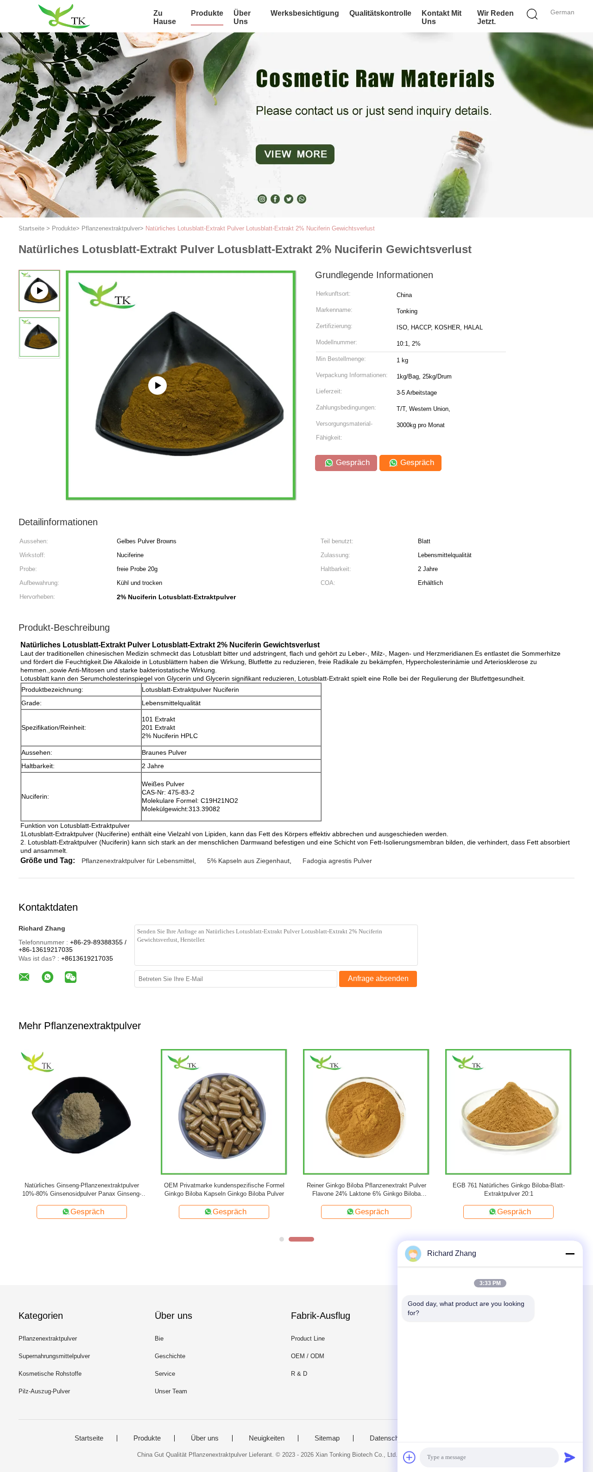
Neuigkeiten (266, 1438)
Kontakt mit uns (441, 17)
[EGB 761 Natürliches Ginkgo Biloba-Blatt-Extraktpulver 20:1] (508, 1111)
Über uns (242, 17)
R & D (299, 1373)
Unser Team (171, 1391)
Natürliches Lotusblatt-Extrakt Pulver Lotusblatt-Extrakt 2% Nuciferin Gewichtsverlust (260, 228)
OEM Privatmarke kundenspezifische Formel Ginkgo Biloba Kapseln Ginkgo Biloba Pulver (224, 1189)
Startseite (89, 1438)
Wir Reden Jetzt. (495, 17)
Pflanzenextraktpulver (48, 1338)
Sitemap (327, 1438)
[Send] (569, 1457)
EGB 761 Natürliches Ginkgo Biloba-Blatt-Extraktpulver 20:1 (509, 1189)
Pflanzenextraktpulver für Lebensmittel (138, 860)
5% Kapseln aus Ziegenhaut (248, 860)
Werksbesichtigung (305, 13)
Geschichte (170, 1356)
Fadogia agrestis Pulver (337, 860)
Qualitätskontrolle (380, 13)
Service (165, 1373)
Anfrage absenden (378, 978)
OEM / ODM (307, 1356)
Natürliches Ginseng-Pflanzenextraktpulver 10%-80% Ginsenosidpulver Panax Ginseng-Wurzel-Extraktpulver (81, 1190)
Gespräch (352, 462)
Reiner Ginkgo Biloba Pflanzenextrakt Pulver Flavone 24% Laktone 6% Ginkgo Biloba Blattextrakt (366, 1190)
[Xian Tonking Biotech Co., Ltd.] (64, 16)
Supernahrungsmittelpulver (54, 1356)
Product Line (308, 1338)
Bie (159, 1338)
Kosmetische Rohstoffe (50, 1373)
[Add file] (409, 1457)
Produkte (207, 13)
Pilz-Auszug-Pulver (44, 1391)
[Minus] (569, 1253)
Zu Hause (164, 17)
